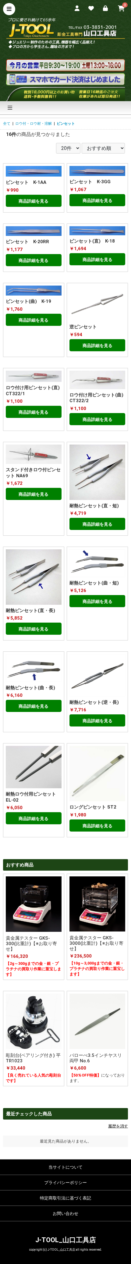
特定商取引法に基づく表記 (65, 1198)
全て (6, 123)
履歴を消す (118, 1126)
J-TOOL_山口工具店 (65, 1240)
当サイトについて (65, 1167)
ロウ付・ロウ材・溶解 (33, 123)
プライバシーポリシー (65, 1182)
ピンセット (66, 123)
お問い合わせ (65, 1213)
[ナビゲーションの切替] (10, 108)
